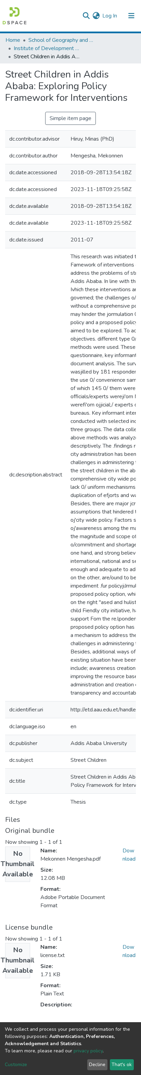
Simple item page (70, 118)
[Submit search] (86, 16)
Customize (16, 1064)
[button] (96, 16)
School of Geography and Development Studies (62, 40)
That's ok (122, 1064)
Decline (97, 1064)
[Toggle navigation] (131, 16)
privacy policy (88, 1051)
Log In (110, 16)
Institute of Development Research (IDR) (48, 48)
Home (12, 40)
